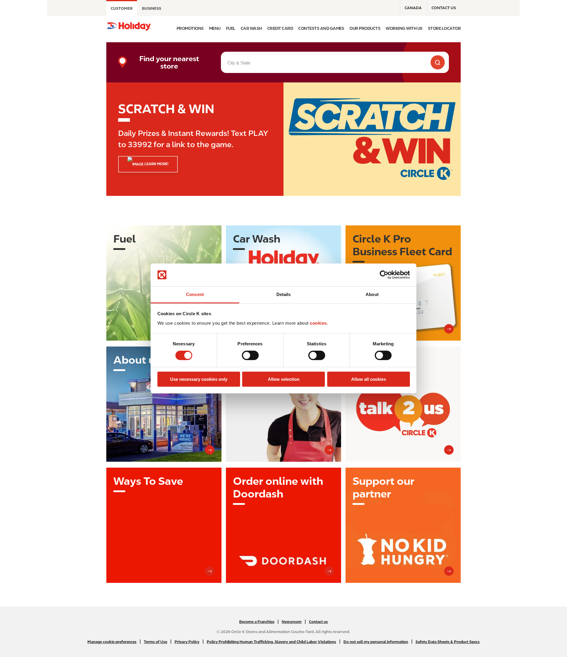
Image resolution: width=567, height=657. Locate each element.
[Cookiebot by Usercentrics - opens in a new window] (384, 274)
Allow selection (283, 379)
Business (151, 8)
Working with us (404, 28)
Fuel (230, 28)
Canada (413, 8)
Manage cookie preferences (111, 642)
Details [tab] (283, 294)
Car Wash (251, 28)
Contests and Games (321, 28)
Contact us (443, 8)
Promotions (190, 28)
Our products (364, 28)
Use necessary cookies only (198, 379)
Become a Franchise (256, 621)
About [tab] (372, 294)
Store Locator (444, 28)
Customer (122, 8)
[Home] (128, 26)
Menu (215, 28)
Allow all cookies (368, 379)
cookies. (319, 323)
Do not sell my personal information (375, 642)
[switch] (250, 355)
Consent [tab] (195, 294)
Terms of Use (155, 642)
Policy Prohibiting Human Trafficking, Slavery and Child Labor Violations (271, 642)
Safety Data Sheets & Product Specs (448, 642)
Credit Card (280, 28)
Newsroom (292, 621)
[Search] (438, 62)
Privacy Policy (187, 642)
